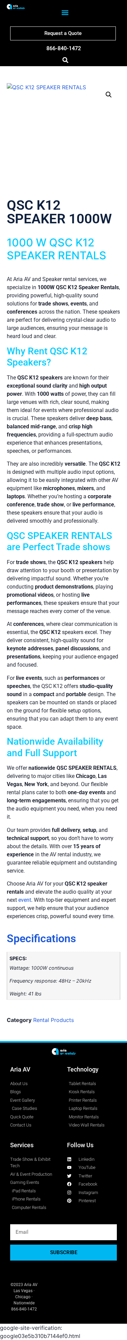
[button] (64, 12)
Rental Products (53, 1020)
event (24, 900)
